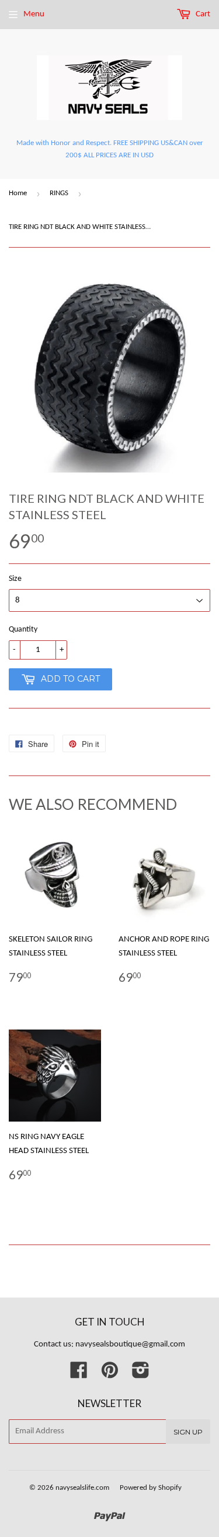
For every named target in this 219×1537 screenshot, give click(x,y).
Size (15, 578)
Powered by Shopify (151, 1488)
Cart (202, 14)
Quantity (23, 629)
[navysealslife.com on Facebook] (79, 1374)
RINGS (59, 193)
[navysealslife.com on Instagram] (141, 1374)
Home (18, 193)
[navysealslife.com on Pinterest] (110, 1374)
